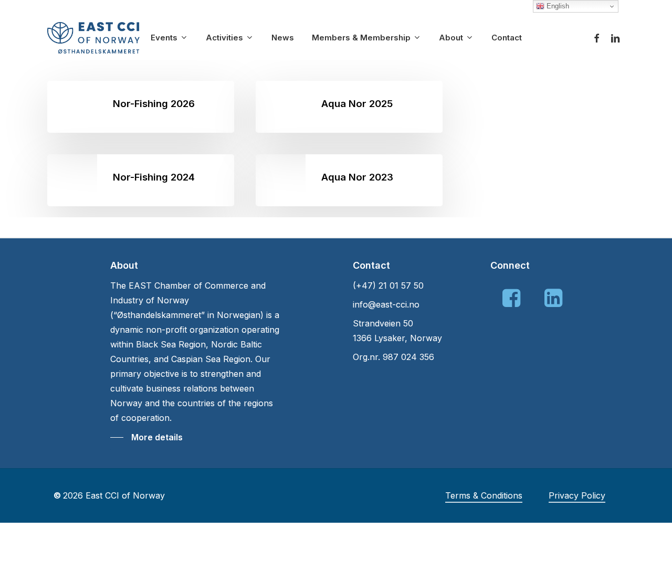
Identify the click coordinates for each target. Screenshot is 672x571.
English (556, 6)
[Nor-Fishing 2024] (140, 180)
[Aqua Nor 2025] (349, 107)
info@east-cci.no (386, 304)
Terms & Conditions (483, 495)
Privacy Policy (577, 495)
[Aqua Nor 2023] (349, 180)
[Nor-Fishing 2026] (140, 107)
